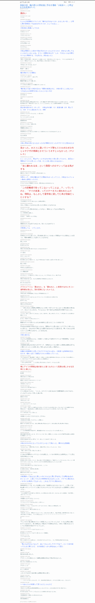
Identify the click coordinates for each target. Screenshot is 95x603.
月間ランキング (71, 2)
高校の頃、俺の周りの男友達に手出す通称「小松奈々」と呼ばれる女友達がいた (46, 6)
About (65, 2)
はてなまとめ (25, 2)
